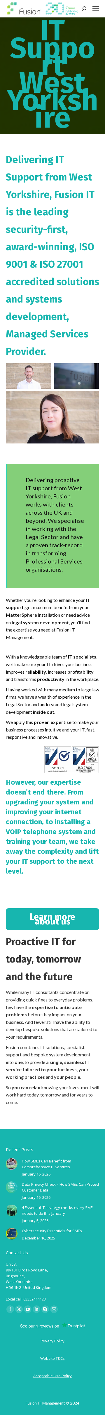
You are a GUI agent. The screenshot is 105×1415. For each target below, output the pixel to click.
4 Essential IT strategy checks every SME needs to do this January (57, 1210)
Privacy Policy (52, 1341)
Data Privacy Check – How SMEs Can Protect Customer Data (60, 1187)
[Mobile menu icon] (95, 8)
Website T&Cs (52, 1358)
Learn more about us (52, 919)
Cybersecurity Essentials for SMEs (52, 1230)
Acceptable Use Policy (52, 1375)
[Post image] (12, 1164)
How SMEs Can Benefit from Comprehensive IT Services (46, 1163)
